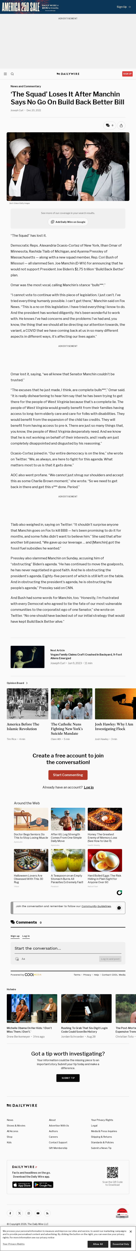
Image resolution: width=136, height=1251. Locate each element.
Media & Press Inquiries (104, 1131)
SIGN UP (127, 74)
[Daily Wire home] (68, 74)
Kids (9, 1142)
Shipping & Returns (101, 1136)
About (52, 1120)
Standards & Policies (102, 1142)
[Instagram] (28, 1213)
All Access (12, 1131)
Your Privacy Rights (102, 1120)
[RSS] (47, 1213)
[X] (19, 1213)
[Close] (130, 1231)
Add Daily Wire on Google (70, 222)
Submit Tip (68, 1078)
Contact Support (58, 1142)
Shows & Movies (16, 1125)
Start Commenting (68, 775)
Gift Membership (58, 1148)
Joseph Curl (17, 110)
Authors (53, 1131)
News (10, 1120)
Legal (94, 1125)
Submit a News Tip (101, 1148)
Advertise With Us (59, 1125)
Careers (53, 1136)
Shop (9, 1136)
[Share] (121, 125)
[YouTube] (38, 1213)
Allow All (98, 1244)
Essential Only (121, 1244)
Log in (89, 787)
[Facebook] (10, 1213)
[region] (68, 1238)
